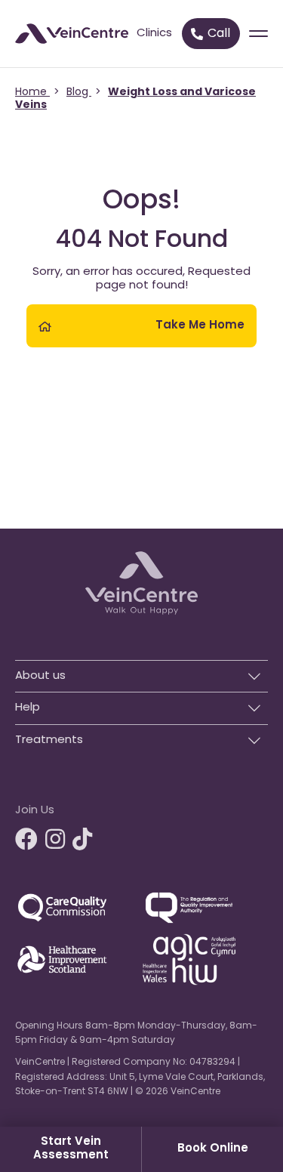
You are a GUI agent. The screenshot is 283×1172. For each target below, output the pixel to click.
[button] (141, 672)
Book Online (212, 1149)
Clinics (154, 33)
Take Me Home (200, 326)
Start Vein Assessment (71, 1149)
